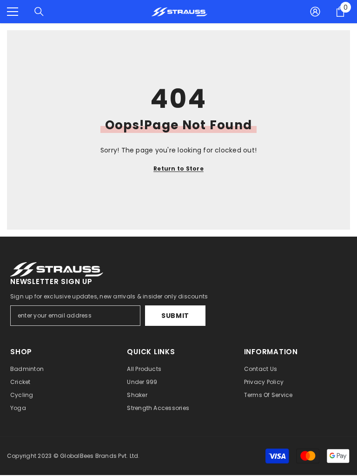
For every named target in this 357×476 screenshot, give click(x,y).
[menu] (12, 11)
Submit (175, 315)
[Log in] (315, 12)
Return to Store (178, 168)
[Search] (39, 11)
